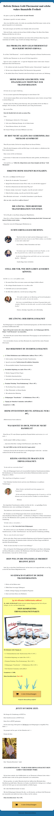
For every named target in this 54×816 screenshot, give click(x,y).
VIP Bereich (25, 724)
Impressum (21, 813)
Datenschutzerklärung (30, 813)
